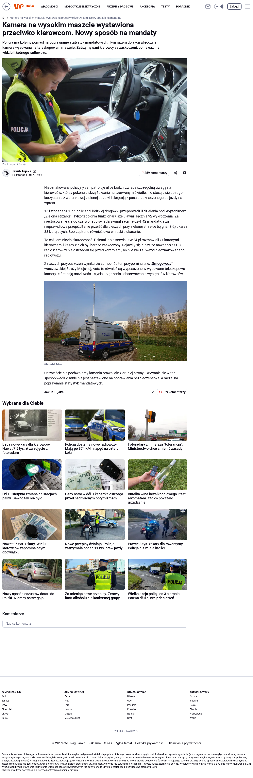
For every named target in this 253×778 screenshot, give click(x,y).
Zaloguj (234, 6)
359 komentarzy (155, 173)
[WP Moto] (27, 7)
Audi (4, 696)
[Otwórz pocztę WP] (208, 6)
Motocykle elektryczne (82, 6)
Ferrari (67, 696)
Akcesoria (147, 6)
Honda (68, 709)
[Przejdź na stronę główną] (6, 9)
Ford (66, 705)
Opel (129, 700)
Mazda (68, 713)
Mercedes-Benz (72, 718)
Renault (131, 713)
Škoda (193, 696)
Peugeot (131, 705)
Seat (129, 718)
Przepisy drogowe (120, 6)
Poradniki (183, 6)
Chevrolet (7, 709)
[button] (219, 6)
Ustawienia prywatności (183, 743)
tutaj (76, 770)
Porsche (131, 709)
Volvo (193, 718)
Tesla (193, 705)
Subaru (194, 700)
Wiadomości (49, 6)
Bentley (5, 700)
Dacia (5, 718)
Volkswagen (196, 713)
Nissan (131, 696)
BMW (4, 705)
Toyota (193, 709)
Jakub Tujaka (21, 171)
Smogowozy (161, 263)
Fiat (66, 700)
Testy (165, 6)
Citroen (5, 713)
